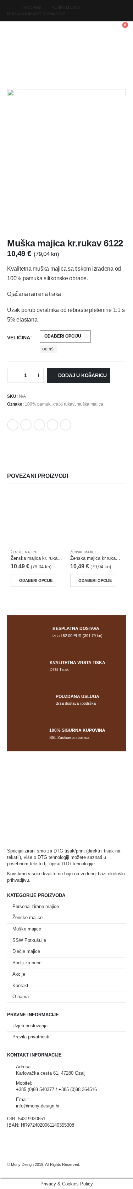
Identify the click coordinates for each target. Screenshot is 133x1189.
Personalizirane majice (35, 906)
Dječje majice (26, 951)
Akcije (18, 974)
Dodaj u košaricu (82, 375)
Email (65, 425)
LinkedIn (39, 425)
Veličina (18, 337)
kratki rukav (63, 404)
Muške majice (26, 929)
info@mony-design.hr (38, 1106)
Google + (52, 425)
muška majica (90, 404)
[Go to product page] (37, 518)
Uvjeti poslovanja (30, 1025)
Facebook (12, 425)
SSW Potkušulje (29, 940)
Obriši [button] (48, 349)
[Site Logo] (66, 28)
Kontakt (20, 985)
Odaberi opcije (35, 580)
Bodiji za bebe (26, 962)
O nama (20, 996)
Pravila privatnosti (30, 1036)
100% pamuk (37, 404)
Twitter (26, 425)
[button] (13, 28)
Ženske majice (24, 552)
